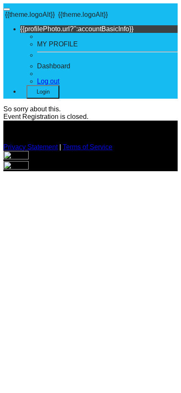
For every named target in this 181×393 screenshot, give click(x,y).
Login (43, 92)
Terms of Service (87, 147)
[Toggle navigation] (6, 9)
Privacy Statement (30, 147)
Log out (48, 81)
